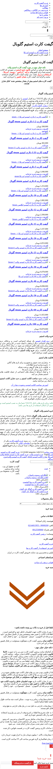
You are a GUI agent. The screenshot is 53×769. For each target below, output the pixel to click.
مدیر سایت (48, 452)
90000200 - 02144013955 (38, 525)
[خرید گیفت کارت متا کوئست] (35, 482)
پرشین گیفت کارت (40, 106)
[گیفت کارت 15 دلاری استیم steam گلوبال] (24, 219)
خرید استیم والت (36, 454)
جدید (46, 469)
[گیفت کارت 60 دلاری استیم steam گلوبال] (24, 305)
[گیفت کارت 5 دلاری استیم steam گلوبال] (24, 162)
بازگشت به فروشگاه (22, 763)
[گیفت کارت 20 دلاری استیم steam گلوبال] (24, 233)
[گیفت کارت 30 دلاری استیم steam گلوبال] (24, 262)
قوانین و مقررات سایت (43, 562)
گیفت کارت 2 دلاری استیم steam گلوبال (29, 138)
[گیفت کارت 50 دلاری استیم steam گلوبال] (24, 291)
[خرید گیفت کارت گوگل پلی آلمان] (33, 489)
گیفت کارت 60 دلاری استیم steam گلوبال (28, 310)
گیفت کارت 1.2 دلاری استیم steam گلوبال (28, 121)
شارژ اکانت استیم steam (37, 457)
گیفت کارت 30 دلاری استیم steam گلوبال (28, 267)
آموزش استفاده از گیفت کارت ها (39, 548)
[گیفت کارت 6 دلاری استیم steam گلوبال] (24, 176)
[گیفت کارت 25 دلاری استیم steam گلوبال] (24, 248)
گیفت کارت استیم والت (17, 457)
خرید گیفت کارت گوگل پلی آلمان (34, 491)
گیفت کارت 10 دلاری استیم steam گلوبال (28, 195)
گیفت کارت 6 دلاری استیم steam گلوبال (29, 181)
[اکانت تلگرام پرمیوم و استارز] (38, 475)
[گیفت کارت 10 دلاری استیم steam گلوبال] (24, 191)
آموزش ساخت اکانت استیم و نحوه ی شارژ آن (29, 385)
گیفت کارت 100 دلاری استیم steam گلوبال (27, 324)
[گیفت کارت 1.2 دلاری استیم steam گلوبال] (24, 117)
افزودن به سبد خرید (40, 129)
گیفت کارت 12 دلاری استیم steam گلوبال (28, 209)
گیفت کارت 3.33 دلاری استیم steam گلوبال (27, 152)
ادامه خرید (44, 767)
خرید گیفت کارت (46, 544)
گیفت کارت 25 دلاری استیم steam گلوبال (28, 252)
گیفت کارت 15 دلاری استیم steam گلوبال (28, 224)
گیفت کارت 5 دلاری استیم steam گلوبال (29, 167)
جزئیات (29, 129)
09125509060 (37, 530)
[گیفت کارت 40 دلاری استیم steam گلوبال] (24, 276)
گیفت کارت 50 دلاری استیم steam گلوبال (28, 295)
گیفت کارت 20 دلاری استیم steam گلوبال (28, 238)
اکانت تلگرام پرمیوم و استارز (36, 477)
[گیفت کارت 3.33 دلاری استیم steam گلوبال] (24, 148)
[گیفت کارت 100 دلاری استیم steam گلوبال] (24, 319)
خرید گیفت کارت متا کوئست (36, 484)
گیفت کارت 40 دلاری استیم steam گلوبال (28, 281)
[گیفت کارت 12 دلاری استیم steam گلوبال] (24, 205)
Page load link (47, 743)
